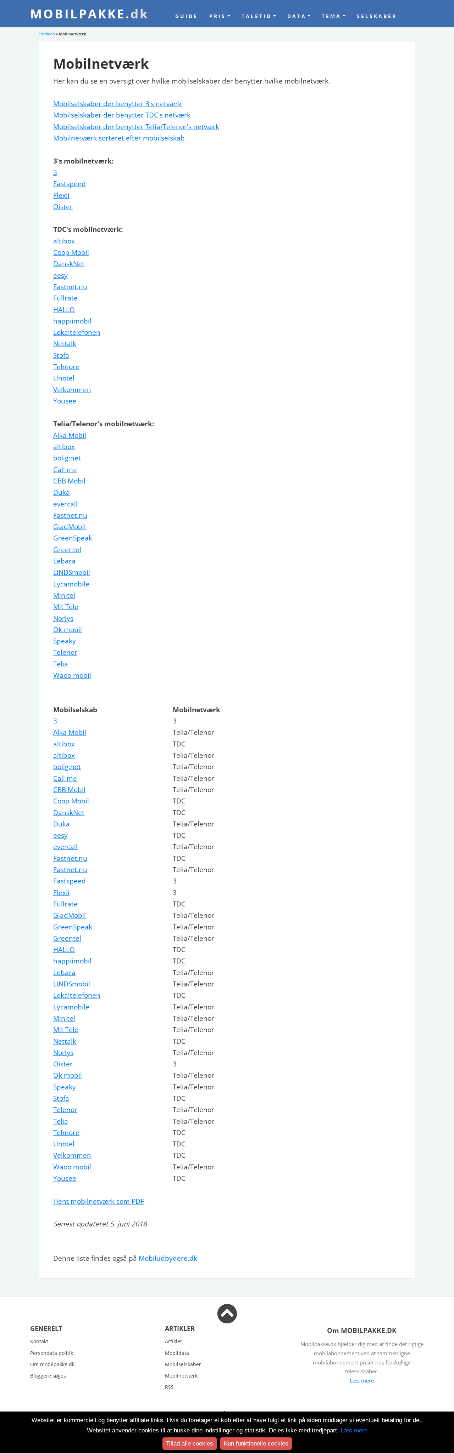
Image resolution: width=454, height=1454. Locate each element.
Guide (186, 16)
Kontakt (39, 1341)
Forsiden (47, 33)
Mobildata (177, 1353)
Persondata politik (51, 1353)
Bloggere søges (48, 1375)
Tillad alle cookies (189, 1443)
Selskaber (377, 16)
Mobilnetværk (181, 1375)
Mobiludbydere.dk (168, 1258)
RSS (169, 1387)
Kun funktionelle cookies (256, 1443)
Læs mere (362, 1380)
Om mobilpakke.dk (52, 1364)
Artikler (173, 1341)
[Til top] (227, 1318)
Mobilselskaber (183, 1364)
